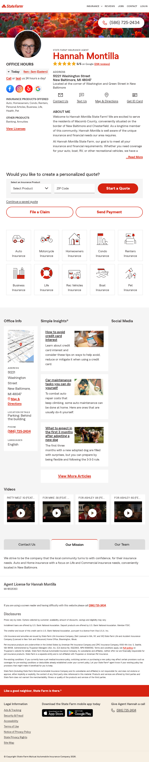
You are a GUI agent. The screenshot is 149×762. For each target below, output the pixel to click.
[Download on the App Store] (53, 713)
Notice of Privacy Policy (17, 732)
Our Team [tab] (122, 544)
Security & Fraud (13, 715)
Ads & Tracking (12, 710)
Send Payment (109, 212)
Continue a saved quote (22, 201)
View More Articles (74, 476)
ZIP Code (63, 188)
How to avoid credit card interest (55, 335)
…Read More (134, 157)
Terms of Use (11, 726)
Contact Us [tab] (26, 544)
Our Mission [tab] (75, 544)
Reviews (110, 6)
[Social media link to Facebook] (10, 89)
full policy (128, 648)
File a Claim (40, 212)
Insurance (93, 6)
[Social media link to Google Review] (38, 89)
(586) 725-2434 (19, 431)
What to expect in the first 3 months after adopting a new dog (59, 433)
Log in (143, 6)
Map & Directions (15, 401)
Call (8, 78)
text (18, 78)
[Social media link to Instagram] (19, 89)
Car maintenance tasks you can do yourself (58, 384)
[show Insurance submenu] (100, 6)
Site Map (9, 742)
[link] (12, 6)
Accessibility (11, 721)
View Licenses (15, 128)
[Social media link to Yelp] (29, 89)
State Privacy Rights (15, 737)
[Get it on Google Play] (80, 713)
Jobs (121, 6)
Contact (132, 6)
